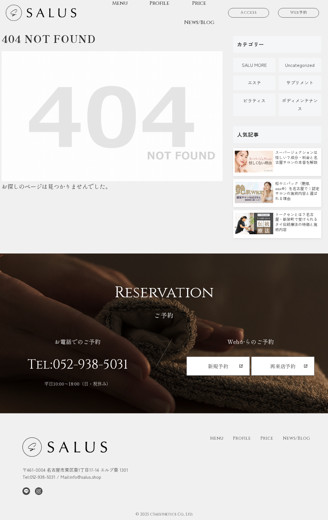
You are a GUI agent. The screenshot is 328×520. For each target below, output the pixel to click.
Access (249, 12)
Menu (216, 438)
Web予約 (298, 12)
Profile (242, 438)
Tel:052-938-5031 (78, 364)
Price (266, 438)
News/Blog (296, 438)
